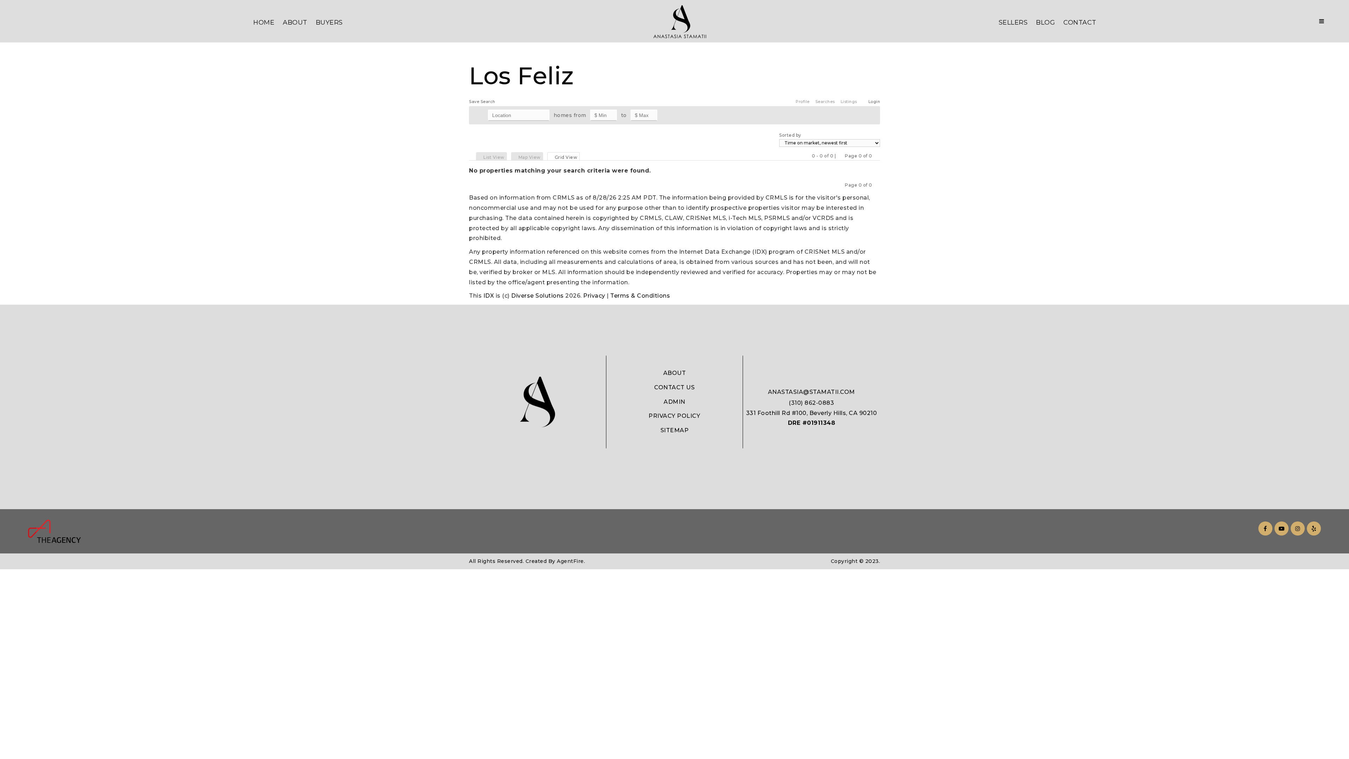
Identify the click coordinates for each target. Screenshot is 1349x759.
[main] (674, 150)
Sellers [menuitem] (1013, 22)
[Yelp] (1313, 528)
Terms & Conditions (640, 295)
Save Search (482, 101)
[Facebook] (1264, 528)
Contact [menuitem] (1079, 22)
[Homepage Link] (679, 21)
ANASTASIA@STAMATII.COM (811, 392)
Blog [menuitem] (1045, 22)
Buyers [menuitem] (329, 22)
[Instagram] (1297, 528)
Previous (840, 156)
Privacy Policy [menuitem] (674, 416)
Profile (803, 101)
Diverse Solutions (537, 295)
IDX (488, 295)
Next (876, 156)
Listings (849, 101)
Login (874, 101)
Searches (825, 101)
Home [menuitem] (263, 22)
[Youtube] (1280, 528)
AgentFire (570, 561)
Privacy (594, 295)
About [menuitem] (295, 22)
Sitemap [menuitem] (674, 430)
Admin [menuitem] (674, 401)
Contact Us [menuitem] (674, 387)
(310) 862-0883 (811, 403)
